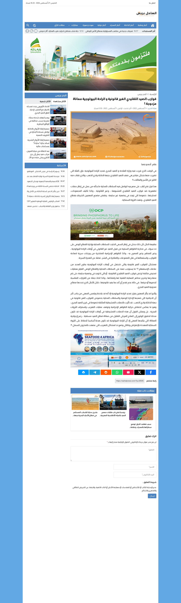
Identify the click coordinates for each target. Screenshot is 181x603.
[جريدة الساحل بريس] (138, 14)
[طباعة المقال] (83, 372)
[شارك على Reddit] (106, 372)
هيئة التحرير (152, 108)
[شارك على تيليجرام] (94, 372)
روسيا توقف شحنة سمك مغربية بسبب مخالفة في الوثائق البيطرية (38, 120)
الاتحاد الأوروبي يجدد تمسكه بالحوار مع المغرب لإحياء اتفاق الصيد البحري (38, 109)
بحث (28, 25)
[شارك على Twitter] (139, 372)
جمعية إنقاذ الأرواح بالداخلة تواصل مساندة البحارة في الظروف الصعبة (38, 132)
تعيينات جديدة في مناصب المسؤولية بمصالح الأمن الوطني (128, 31)
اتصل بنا (152, 3)
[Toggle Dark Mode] (34, 25)
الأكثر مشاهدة (59, 101)
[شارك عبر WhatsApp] (117, 372)
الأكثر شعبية (45, 101)
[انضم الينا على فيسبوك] (27, 31)
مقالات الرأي (59, 25)
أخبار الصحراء (115, 25)
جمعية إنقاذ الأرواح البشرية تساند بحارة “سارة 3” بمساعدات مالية (38, 143)
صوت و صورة (88, 25)
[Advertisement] (73, 14)
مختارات (74, 25)
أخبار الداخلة (129, 25)
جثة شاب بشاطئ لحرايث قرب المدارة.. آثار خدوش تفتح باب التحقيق (70, 31)
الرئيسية (152, 25)
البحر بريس (142, 94)
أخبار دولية (102, 25)
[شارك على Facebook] (150, 372)
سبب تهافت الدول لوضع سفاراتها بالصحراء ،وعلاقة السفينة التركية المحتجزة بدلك (141, 427)
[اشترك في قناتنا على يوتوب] (35, 31)
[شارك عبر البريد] (128, 372)
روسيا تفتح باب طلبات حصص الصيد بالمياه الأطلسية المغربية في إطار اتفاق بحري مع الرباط (113, 415)
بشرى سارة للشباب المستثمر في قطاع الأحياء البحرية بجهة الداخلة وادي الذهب (85, 415)
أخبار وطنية (142, 25)
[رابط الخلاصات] (31, 31)
